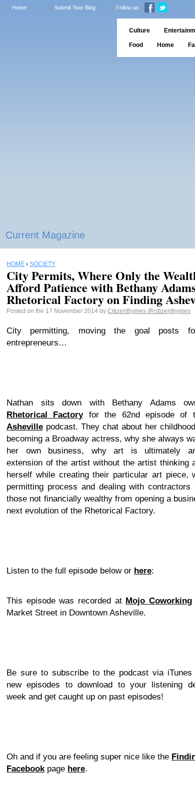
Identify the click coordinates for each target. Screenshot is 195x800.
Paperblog (55, 38)
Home (19, 7)
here (143, 571)
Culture (139, 30)
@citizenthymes (169, 311)
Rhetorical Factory (44, 415)
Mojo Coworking (159, 601)
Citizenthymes (128, 311)
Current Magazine (45, 235)
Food (136, 45)
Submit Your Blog (75, 7)
